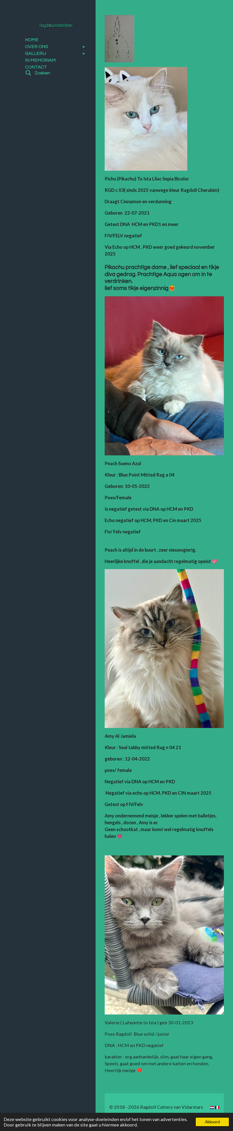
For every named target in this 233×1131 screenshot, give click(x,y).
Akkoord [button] (212, 1121)
